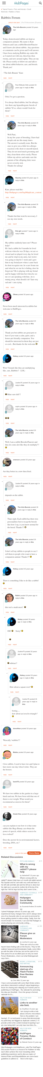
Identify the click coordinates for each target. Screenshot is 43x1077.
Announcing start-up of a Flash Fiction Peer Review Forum (27, 971)
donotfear (17, 728)
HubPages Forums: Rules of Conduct (27, 1036)
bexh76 (16, 782)
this (32, 87)
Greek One (17, 814)
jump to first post (21, 853)
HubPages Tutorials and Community (26, 928)
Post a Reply (34, 853)
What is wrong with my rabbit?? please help (28, 868)
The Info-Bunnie (19, 27)
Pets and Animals (27, 861)
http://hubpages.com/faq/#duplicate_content (23, 192)
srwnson (16, 460)
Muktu (15, 752)
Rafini (17, 595)
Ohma (15, 294)
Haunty (18, 178)
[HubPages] (21, 3)
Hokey (15, 356)
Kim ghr (18, 231)
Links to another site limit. (28, 1003)
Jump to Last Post (14, 22)
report (10, 78)
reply (5, 78)
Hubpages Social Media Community (26, 900)
